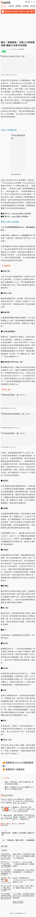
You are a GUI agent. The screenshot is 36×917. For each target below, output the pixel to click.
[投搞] (26, 2)
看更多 (18, 902)
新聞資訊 (18, 6)
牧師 (9, 823)
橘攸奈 (17, 11)
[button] (34, 2)
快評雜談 (26, 6)
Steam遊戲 (25, 11)
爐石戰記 (23, 823)
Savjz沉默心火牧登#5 (20, 216)
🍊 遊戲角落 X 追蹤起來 (14, 769)
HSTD (14, 408)
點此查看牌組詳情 (16, 174)
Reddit (15, 823)
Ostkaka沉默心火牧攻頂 (21, 213)
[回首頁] (5, 2)
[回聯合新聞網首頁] (2, 2)
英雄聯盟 (9, 11)
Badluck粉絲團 (27, 114)
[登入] (31, 2)
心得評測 (11, 6)
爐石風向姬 (21, 49)
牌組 (3, 823)
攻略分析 (4, 6)
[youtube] (29, 2)
